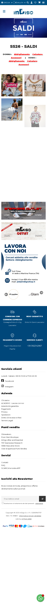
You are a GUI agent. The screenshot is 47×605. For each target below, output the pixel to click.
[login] (30, 3)
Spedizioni (5, 415)
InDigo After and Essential (12, 440)
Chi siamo (5, 400)
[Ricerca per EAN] (42, 3)
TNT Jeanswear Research (11, 443)
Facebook (9, 381)
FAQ (3, 465)
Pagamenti (6, 409)
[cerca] (27, 3)
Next (41, 292)
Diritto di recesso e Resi (11, 418)
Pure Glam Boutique (10, 437)
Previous (6, 294)
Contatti (4, 462)
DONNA (17, 92)
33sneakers (6, 434)
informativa (39, 503)
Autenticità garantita (10, 406)
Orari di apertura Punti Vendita (14, 449)
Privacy (4, 412)
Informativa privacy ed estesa (30, 516)
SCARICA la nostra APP (10, 468)
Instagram (9, 387)
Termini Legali (7, 420)
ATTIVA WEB (26, 519)
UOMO (6, 92)
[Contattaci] (34, 3)
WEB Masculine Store (10, 446)
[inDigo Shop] (23, 16)
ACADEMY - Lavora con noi (12, 403)
